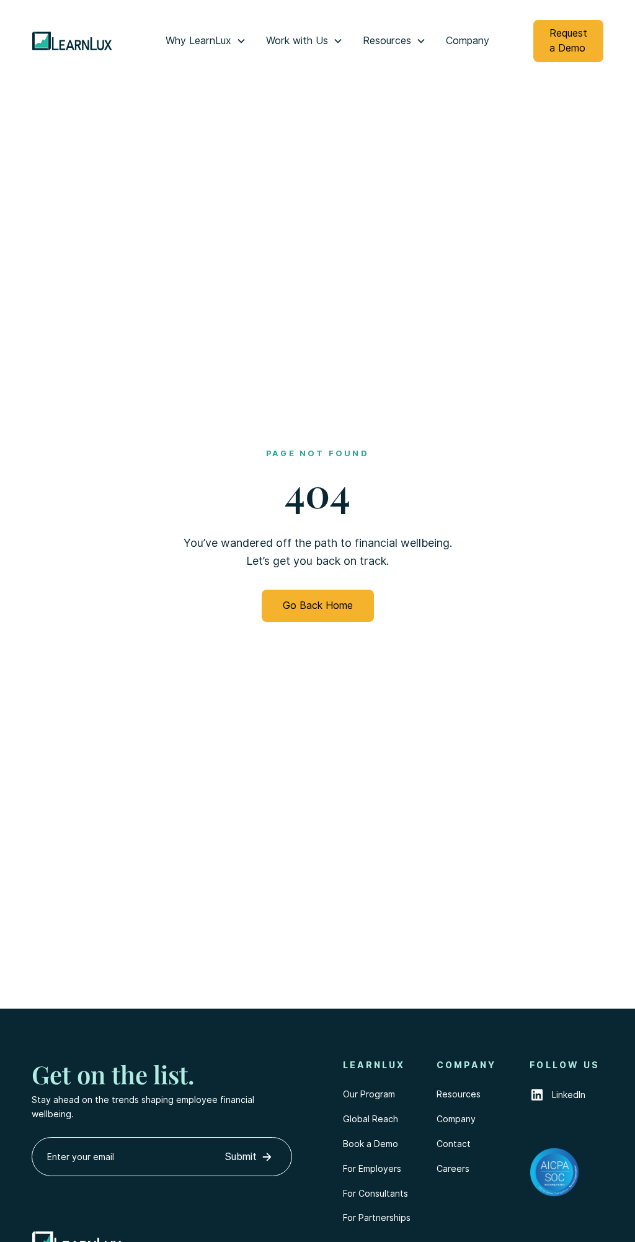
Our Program (369, 1094)
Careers (453, 1169)
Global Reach (370, 1119)
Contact (454, 1144)
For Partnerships (377, 1218)
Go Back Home (318, 605)
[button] (206, 41)
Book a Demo (370, 1144)
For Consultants (375, 1194)
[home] (81, 41)
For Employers (372, 1169)
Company (467, 41)
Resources (459, 1094)
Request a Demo (568, 40)
